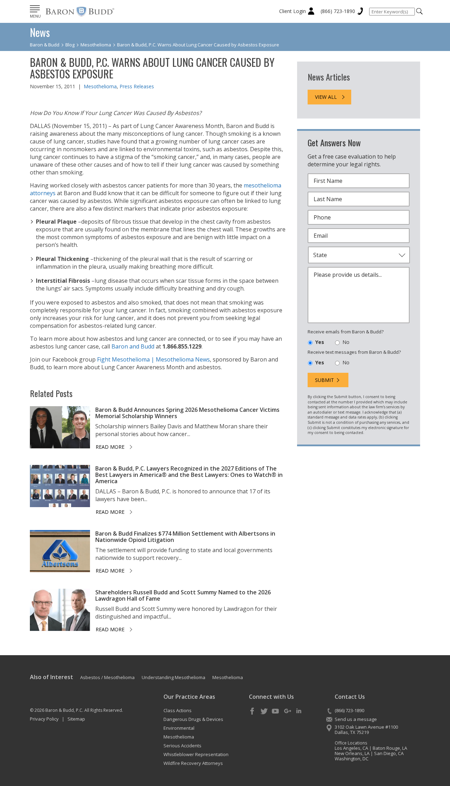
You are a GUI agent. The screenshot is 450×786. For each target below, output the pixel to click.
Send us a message (356, 719)
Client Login (292, 11)
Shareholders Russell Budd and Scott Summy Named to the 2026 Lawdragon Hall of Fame (183, 595)
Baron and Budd (132, 346)
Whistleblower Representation (196, 754)
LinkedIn (299, 711)
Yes (319, 342)
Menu (35, 16)
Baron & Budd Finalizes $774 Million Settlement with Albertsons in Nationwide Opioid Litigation (185, 537)
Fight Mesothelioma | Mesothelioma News (153, 359)
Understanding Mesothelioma (173, 677)
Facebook (252, 711)
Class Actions (177, 710)
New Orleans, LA (352, 753)
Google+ (287, 711)
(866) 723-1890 (338, 11)
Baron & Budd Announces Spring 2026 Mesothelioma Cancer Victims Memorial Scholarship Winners (187, 413)
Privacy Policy (44, 719)
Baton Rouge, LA (390, 748)
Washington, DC (351, 758)
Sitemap (76, 719)
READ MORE (110, 446)
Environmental (178, 728)
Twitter (264, 711)
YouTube (275, 711)
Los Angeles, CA (351, 748)
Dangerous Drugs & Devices (193, 719)
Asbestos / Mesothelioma (107, 677)
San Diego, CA (389, 753)
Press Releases (137, 86)
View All (326, 97)
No (345, 342)
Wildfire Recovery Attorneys (193, 763)
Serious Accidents (182, 745)
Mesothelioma (100, 86)
